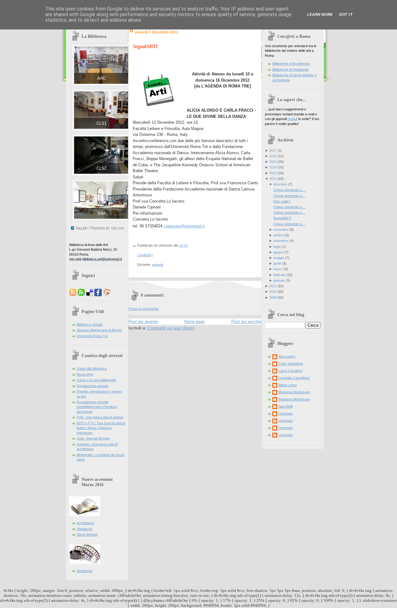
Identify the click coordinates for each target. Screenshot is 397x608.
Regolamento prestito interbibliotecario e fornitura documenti (97, 407)
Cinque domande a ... (289, 190)
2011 (273, 286)
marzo (278, 269)
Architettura (85, 523)
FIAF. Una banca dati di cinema (100, 417)
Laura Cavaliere (290, 371)
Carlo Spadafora (291, 363)
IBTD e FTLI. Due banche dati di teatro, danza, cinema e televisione (101, 428)
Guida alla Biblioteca (92, 368)
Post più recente (143, 321)
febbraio (279, 275)
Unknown (286, 413)
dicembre (280, 184)
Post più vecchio (246, 321)
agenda (157, 264)
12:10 (183, 245)
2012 (273, 179)
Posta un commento (143, 309)
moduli (292, 119)
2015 (273, 161)
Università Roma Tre (92, 336)
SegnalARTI (145, 46)
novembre (280, 229)
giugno (278, 252)
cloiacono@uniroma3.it (184, 226)
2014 (273, 167)
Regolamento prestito (93, 386)
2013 (273, 173)
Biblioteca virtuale (90, 324)
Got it (346, 14)
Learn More (320, 14)
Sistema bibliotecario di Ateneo (99, 330)
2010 (273, 291)
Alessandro (287, 356)
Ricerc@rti (85, 374)
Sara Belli (285, 406)
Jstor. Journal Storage (93, 438)
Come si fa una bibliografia (96, 380)
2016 (273, 156)
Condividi (144, 255)
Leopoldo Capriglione (294, 378)
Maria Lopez (288, 385)
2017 (273, 150)
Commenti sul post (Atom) (170, 328)
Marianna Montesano (294, 392)
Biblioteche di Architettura (291, 63)
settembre (280, 241)
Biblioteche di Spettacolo (290, 69)
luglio (277, 246)
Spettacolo (84, 529)
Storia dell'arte (87, 534)
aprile (277, 263)
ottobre (278, 235)
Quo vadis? (282, 201)
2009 (273, 297)
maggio (278, 258)
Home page (194, 321)
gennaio (279, 280)
